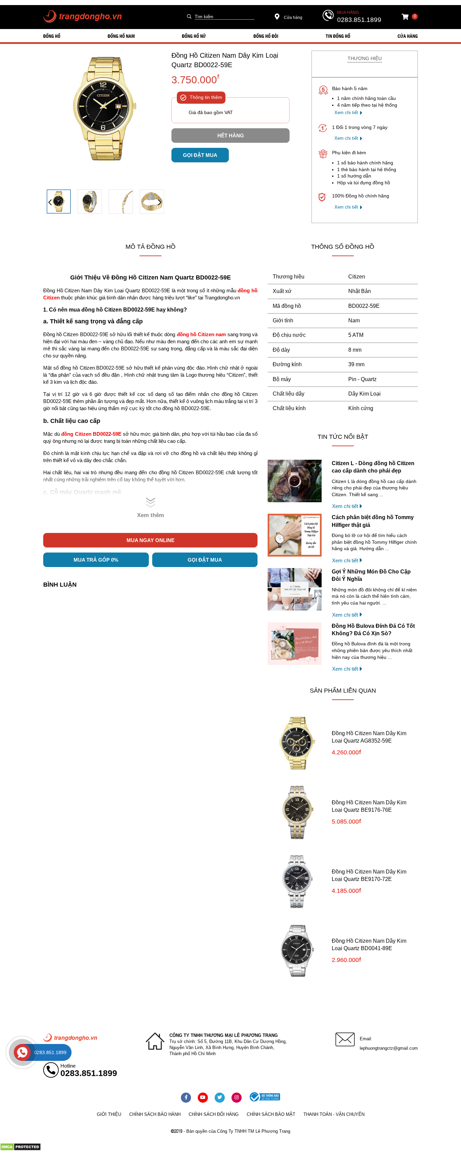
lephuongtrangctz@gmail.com (389, 1048)
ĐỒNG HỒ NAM (121, 35)
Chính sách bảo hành (155, 1114)
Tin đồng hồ (338, 35)
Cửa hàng (292, 17)
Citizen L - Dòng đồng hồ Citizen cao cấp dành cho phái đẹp (373, 467)
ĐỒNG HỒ (51, 35)
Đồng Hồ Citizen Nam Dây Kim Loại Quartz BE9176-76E (369, 806)
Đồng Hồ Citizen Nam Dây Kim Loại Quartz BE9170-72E (369, 875)
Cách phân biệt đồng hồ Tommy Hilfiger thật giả (373, 521)
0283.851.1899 (359, 19)
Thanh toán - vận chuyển (333, 1114)
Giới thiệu (109, 1114)
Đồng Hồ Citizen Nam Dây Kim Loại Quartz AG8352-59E (369, 737)
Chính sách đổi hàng (214, 1114)
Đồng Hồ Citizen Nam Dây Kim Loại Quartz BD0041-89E (369, 944)
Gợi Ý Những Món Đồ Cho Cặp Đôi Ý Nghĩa (371, 575)
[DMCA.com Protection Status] (20, 1149)
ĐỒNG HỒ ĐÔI (265, 35)
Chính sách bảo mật (271, 1114)
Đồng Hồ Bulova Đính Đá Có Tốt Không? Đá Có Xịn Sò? (373, 629)
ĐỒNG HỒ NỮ (194, 35)
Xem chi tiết (346, 112)
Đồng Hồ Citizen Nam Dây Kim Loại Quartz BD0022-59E (224, 60)
